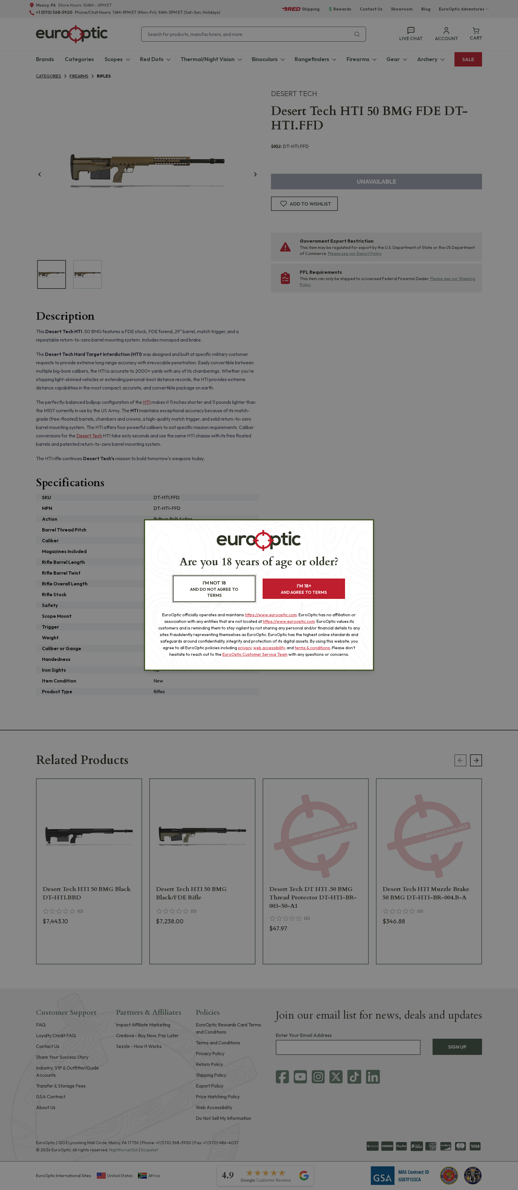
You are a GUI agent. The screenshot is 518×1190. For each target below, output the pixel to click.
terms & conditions (312, 647)
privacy (245, 647)
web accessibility (269, 647)
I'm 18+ (304, 589)
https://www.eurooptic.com (271, 614)
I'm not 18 (214, 589)
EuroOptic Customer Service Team (254, 654)
